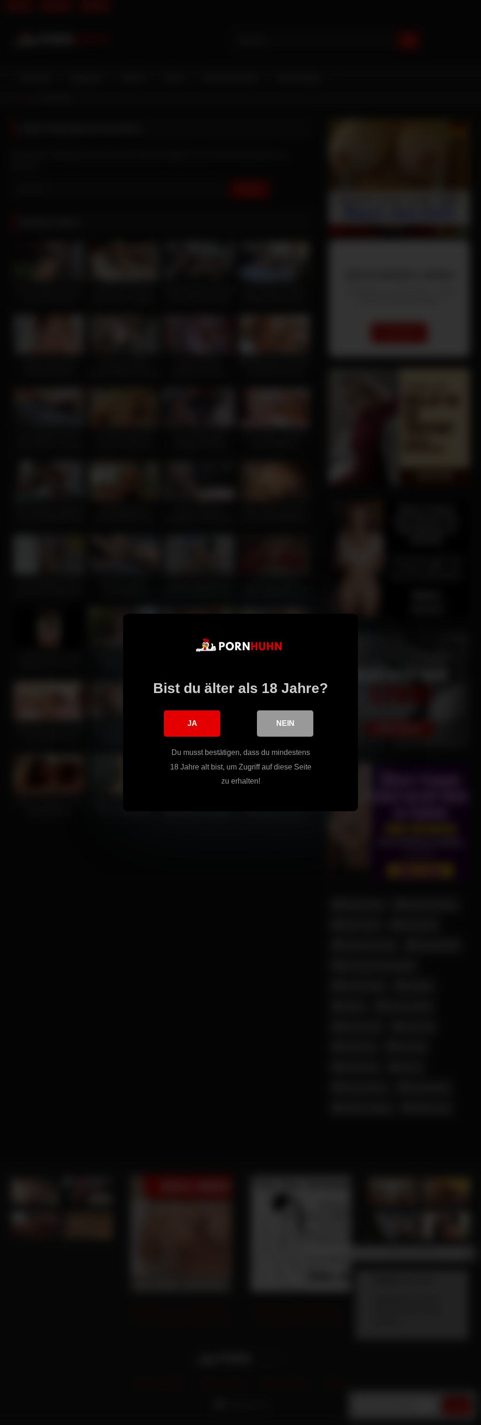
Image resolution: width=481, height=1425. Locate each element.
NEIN (285, 723)
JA (192, 723)
